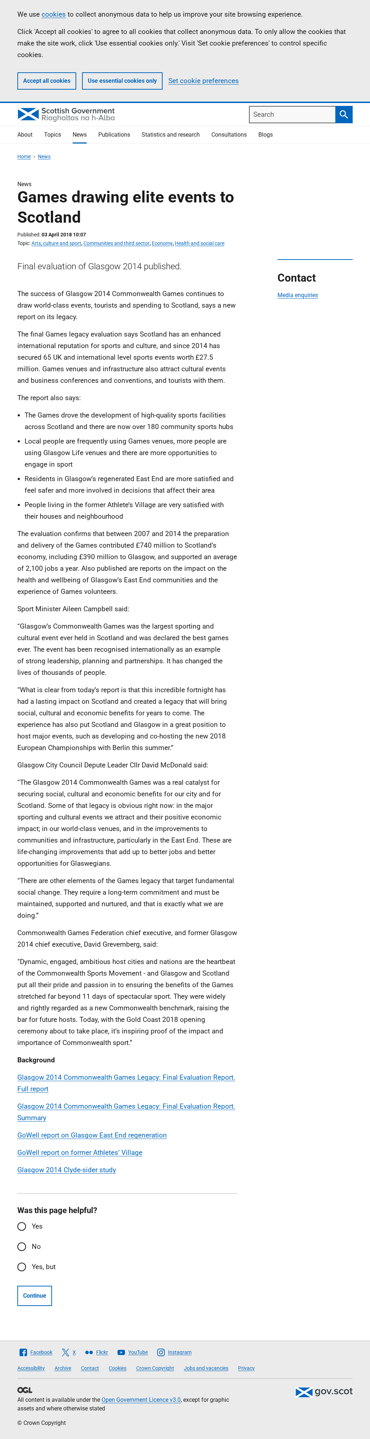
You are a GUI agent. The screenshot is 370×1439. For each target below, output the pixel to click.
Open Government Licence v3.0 (141, 1399)
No (36, 1246)
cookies (54, 14)
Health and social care (199, 243)
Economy (162, 243)
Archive (63, 1368)
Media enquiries (298, 295)
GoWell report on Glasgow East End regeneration (92, 1135)
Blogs (265, 134)
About (25, 134)
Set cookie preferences (203, 81)
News (80, 134)
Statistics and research (171, 134)
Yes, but (44, 1267)
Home (24, 156)
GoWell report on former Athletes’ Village (79, 1152)
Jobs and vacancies (206, 1368)
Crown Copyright (155, 1368)
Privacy (246, 1368)
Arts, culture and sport (56, 243)
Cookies (117, 1368)
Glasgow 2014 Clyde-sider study (66, 1170)
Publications (114, 134)
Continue (34, 1295)
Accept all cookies (46, 80)
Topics (52, 134)
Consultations (229, 134)
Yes (37, 1226)
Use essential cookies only (122, 80)
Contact (90, 1368)
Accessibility (31, 1368)
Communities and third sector (116, 243)
